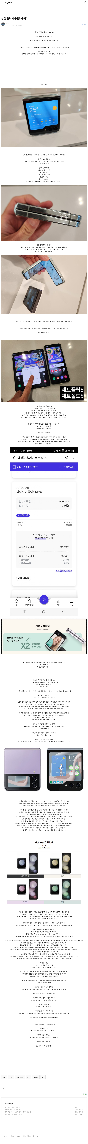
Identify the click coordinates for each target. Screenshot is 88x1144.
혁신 (43, 1077)
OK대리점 (35, 1077)
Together (9, 2)
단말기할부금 (19, 1077)
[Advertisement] (44, 69)
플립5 (4, 1077)
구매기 (11, 1077)
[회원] (86, 2)
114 (28, 1077)
